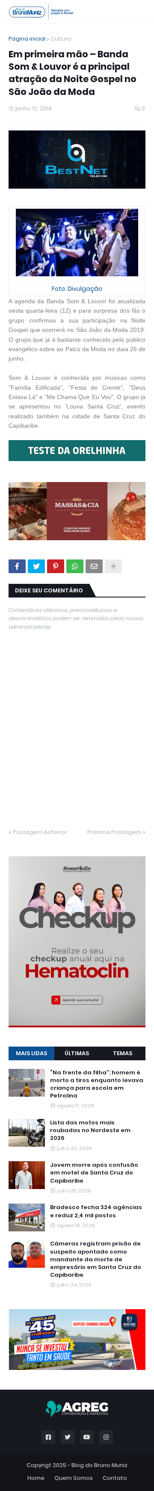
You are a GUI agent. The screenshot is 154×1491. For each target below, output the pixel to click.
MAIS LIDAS (31, 1053)
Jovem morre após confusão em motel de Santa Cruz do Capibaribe (94, 1172)
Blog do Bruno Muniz (99, 1465)
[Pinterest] (55, 566)
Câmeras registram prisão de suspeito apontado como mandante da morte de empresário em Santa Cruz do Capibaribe (95, 1259)
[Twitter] (36, 566)
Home (35, 1478)
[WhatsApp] (74, 566)
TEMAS (122, 1053)
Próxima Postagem (114, 832)
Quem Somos (73, 1478)
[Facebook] (17, 566)
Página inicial (27, 39)
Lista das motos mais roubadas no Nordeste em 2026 (90, 1130)
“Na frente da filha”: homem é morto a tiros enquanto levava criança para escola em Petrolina (96, 1084)
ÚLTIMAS (77, 1053)
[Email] (94, 566)
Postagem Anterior (40, 832)
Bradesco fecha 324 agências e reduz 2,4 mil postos (96, 1211)
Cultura (60, 39)
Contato (115, 1478)
